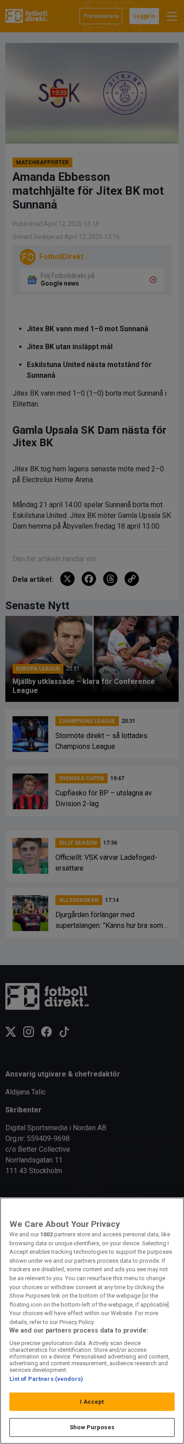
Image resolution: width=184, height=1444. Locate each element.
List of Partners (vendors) (46, 1379)
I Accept (92, 1401)
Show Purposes (92, 1427)
